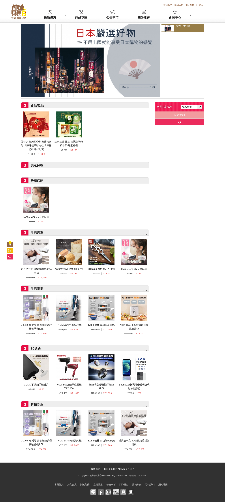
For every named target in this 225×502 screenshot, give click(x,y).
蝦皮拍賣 (123, 494)
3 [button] (146, 234)
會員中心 (175, 17)
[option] (90, 60)
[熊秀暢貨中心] (19, 11)
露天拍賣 (115, 494)
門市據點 (124, 484)
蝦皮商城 (130, 494)
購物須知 (178, 5)
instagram (108, 494)
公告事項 (112, 17)
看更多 (179, 122)
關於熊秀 (144, 17)
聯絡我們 (150, 484)
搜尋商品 (167, 5)
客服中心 (10, 250)
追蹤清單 (10, 256)
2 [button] (146, 350)
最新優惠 (50, 17)
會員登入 (59, 484)
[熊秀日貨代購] (90, 60)
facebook (101, 494)
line (93, 494)
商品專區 (81, 17)
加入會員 (190, 5)
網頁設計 (133, 475)
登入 (201, 5)
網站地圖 (163, 484)
